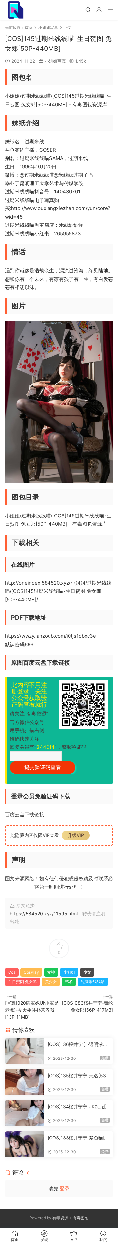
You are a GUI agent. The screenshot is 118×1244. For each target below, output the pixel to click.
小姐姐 (69, 972)
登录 (64, 1188)
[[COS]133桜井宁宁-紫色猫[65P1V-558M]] (24, 1144)
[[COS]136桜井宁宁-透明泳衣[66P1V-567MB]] (24, 1051)
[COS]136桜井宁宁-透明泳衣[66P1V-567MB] (78, 1044)
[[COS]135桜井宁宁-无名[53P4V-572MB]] (24, 1082)
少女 (87, 972)
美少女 (51, 981)
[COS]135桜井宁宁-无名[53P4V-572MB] (78, 1076)
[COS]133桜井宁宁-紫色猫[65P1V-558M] (78, 1138)
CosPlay (31, 972)
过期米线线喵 (93, 981)
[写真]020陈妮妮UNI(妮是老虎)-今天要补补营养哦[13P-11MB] (32, 1010)
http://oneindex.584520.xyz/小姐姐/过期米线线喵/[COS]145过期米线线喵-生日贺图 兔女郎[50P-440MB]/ (58, 591)
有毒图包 (80, 1217)
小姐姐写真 (55, 61)
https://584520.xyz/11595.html (44, 913)
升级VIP (76, 835)
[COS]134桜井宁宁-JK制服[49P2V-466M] (78, 1107)
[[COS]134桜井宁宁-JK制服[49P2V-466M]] (24, 1113)
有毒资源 (60, 1217)
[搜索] (88, 9)
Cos (11, 972)
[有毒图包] (15, 10)
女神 (51, 972)
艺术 (69, 981)
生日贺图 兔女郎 (22, 981)
